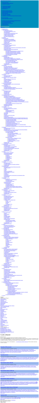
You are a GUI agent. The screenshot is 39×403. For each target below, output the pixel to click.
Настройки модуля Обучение (9, 196)
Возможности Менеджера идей (9, 190)
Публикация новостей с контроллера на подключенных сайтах (14, 175)
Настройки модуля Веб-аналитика (9, 96)
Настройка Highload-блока (8, 57)
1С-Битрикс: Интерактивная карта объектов (11, 282)
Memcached (6, 112)
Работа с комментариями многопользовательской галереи (13, 280)
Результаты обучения (7, 198)
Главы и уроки (8, 201)
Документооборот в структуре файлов (10, 146)
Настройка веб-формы (9, 132)
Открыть (2, 297)
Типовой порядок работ (10, 183)
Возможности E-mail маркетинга (11, 179)
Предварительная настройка (12, 286)
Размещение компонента (10, 185)
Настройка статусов (11, 134)
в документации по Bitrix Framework (22, 341)
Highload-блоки (2, 303)
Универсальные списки (4, 322)
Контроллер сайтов (3, 314)
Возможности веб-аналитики (9, 95)
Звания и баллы (6, 273)
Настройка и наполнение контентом (12, 285)
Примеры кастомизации (8, 104)
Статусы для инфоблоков (8, 149)
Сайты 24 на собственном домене (9, 226)
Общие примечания (9, 238)
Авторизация (2, 27)
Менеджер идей (4, 189)
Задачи (5, 170)
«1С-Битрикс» (13, 400)
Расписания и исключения (10, 260)
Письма (5, 213)
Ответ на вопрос (10, 141)
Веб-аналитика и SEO (4, 309)
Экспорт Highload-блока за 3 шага (11, 60)
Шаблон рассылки (7, 209)
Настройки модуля (7, 76)
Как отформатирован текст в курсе (10, 31)
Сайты (5, 168)
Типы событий (6, 217)
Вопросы (7, 202)
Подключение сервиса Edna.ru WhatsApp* (11, 233)
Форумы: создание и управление (9, 271)
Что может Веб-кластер (8, 107)
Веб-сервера (6, 113)
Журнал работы (6, 214)
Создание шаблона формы (12, 135)
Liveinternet (8, 246)
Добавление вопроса (11, 139)
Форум (3, 268)
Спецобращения (8, 262)
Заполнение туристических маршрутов (14, 288)
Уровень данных (8, 102)
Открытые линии (9, 158)
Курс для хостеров (5, 17)
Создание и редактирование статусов (10, 192)
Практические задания (8, 43)
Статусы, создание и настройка (9, 147)
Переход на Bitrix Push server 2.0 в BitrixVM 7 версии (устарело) (14, 70)
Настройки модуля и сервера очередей (10, 68)
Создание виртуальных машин (11, 119)
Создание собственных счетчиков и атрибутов (11, 164)
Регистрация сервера (7, 48)
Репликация (6, 109)
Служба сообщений (5, 228)
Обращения (8, 258)
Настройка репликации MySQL (11, 120)
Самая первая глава (5, 29)
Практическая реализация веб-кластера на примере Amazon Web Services (16, 118)
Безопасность (6, 116)
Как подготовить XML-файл (10, 61)
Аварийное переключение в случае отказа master (14, 121)
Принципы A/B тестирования (9, 39)
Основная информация (11, 291)
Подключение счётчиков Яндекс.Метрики (13, 98)
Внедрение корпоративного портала (8, 21)
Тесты (7, 203)
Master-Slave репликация (10, 110)
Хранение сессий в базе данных (9, 115)
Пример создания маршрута (10, 294)
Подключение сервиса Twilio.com (5, 330)
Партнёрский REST (5, 24)
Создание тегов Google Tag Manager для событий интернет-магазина (17, 101)
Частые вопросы (7, 176)
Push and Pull (4, 65)
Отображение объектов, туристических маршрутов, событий (18, 292)
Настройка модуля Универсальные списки (11, 266)
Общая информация (7, 86)
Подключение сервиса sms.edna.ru (5, 331)
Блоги (1, 308)
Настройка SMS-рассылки (8, 229)
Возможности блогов (7, 90)
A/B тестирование (5, 38)
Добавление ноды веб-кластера (11, 125)
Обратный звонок (9, 156)
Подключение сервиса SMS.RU (9, 231)
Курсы (7, 200)
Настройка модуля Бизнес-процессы (10, 87)
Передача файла (6, 172)
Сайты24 (3, 224)
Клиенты (3, 151)
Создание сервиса (7, 191)
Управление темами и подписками (9, 272)
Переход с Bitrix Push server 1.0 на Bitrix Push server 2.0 (15, 71)
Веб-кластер (4, 106)
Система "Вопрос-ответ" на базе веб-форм (11, 130)
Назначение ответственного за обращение (11, 253)
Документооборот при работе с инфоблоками (11, 148)
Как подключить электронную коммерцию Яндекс (14, 99)
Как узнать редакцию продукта (9, 36)
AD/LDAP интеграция (6, 44)
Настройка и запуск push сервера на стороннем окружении (13, 69)
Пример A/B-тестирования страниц (10, 40)
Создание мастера (7, 251)
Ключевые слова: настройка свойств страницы (13, 186)
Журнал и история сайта (8, 171)
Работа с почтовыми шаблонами (9, 218)
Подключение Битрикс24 (8, 153)
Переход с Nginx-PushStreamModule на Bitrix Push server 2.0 (15, 72)
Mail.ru (7, 245)
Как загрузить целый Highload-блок (12, 62)
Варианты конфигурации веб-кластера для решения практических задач (16, 117)
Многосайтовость (5, 13)
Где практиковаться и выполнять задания (11, 33)
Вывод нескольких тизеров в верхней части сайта (14, 187)
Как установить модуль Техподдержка (10, 249)
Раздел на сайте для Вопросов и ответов (14, 138)
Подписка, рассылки (5, 206)
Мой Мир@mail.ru (9, 244)
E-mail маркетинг (7, 178)
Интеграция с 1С (5, 8)
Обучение (3, 194)
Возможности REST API (8, 75)
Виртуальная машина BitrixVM (7, 18)
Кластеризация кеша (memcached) (11, 123)
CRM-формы (8, 157)
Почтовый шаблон (11, 136)
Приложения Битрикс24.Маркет (7, 23)
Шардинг (5, 114)
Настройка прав (6, 92)
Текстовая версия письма (10, 181)
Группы (5, 169)
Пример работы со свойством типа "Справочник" (12, 58)
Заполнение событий (11, 289)
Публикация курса (9, 204)
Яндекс (7, 239)
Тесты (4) (3, 295)
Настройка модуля (7, 46)
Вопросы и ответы (9, 137)
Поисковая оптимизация (8, 105)
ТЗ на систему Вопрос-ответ (10, 131)
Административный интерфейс (9, 256)
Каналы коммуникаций (8, 154)
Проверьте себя (6, 42)
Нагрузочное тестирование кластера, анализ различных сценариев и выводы (18, 126)
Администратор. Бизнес (6, 7)
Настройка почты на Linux (10, 220)
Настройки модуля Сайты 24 (9, 225)
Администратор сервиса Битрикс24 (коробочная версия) (11, 20)
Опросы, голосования (7, 80)
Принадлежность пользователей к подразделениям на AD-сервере (15, 47)
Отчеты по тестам (7, 41)
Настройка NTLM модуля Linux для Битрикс (13, 52)
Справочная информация (8, 30)
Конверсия (4, 161)
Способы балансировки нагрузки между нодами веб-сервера (16, 124)
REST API (4, 74)
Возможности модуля (7, 207)
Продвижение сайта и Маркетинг (7, 3)
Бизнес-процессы (5, 85)
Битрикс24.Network (9, 242)
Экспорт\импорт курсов (8, 197)
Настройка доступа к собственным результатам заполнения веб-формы (15, 129)
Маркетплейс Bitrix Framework (7, 12)
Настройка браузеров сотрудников (11, 54)
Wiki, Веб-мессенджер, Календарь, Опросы (9, 77)
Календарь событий (7, 79)
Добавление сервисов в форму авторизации (11, 237)
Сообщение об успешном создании (13, 140)
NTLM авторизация (7, 50)
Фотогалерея (4, 278)
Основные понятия (7, 195)
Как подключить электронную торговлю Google (14, 103)
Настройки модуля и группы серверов (10, 108)
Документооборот (3, 311)
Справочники (6, 252)
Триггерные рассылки (7, 182)
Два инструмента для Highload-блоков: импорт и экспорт (13, 59)
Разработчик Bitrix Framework (7, 10)
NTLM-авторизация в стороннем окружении (13, 53)
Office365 (7, 241)
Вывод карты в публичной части (11, 290)
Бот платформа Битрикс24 (6, 22)
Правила (5, 215)
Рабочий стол (8, 257)
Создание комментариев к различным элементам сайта (13, 275)
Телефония (8, 159)
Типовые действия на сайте (8, 35)
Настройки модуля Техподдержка (9, 250)
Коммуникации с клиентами (8, 152)
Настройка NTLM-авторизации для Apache (13, 51)
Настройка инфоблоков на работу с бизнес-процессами (13, 88)
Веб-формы (4, 127)
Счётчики (5, 173)
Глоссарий (4, 37)
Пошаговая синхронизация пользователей (11, 49)
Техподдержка (4, 248)
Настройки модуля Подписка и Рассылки (11, 208)
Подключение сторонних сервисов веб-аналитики (12, 97)
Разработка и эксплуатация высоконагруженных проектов (11, 15)
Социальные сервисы (5, 235)
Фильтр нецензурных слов (8, 274)
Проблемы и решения (7, 55)
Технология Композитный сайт (7, 11)
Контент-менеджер (5, 2)
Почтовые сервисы (7, 216)
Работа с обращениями (9, 259)
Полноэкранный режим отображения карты (15, 293)
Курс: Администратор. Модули (5, 0)
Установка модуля (9, 284)
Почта (3, 211)
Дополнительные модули (4, 325)
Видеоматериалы (7, 32)
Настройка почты (7, 219)
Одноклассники (8, 240)
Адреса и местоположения (6, 83)
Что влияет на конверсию (8, 162)
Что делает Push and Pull (8, 66)
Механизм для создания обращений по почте (11, 255)
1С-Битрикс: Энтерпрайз (6, 14)
